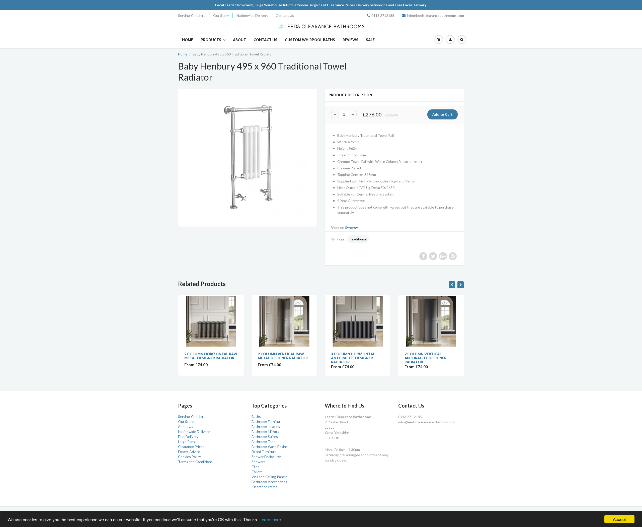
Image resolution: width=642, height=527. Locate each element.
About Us (185, 426)
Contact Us (285, 15)
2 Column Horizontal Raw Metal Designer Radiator (210, 356)
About (239, 40)
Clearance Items (264, 487)
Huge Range (187, 441)
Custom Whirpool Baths (310, 40)
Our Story (221, 15)
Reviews (350, 40)
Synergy (351, 227)
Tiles (255, 467)
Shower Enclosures (267, 456)
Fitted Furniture (264, 451)
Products (211, 40)
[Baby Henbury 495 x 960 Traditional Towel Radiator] (247, 157)
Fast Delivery (188, 436)
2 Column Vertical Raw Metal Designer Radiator (283, 356)
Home (187, 40)
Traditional (358, 239)
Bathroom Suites (265, 436)
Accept (619, 519)
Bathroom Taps (263, 441)
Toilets (257, 472)
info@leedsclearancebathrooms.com (435, 15)
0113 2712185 (382, 15)
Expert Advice (189, 451)
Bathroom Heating (266, 426)
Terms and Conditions (195, 461)
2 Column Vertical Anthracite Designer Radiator (425, 358)
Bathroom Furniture (267, 421)
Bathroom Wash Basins (270, 446)
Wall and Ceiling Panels (269, 477)
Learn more (270, 519)
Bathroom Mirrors (265, 431)
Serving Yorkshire (191, 15)
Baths (256, 416)
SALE (370, 40)
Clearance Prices (191, 446)
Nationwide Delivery (252, 15)
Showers (258, 461)
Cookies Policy (189, 456)
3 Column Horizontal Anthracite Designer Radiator (353, 358)
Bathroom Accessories (269, 482)
